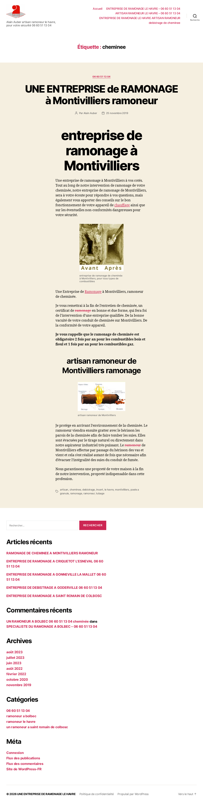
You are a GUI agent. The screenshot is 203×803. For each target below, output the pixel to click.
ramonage (83, 310)
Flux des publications (23, 758)
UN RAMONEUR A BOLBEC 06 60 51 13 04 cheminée (47, 621)
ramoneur (133, 445)
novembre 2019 (18, 685)
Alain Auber (90, 113)
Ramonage (93, 291)
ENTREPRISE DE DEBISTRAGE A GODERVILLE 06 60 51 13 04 (54, 588)
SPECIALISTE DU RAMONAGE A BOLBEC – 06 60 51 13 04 (51, 626)
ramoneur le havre (20, 722)
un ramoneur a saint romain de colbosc (37, 727)
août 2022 (14, 669)
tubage (100, 493)
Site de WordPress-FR (24, 769)
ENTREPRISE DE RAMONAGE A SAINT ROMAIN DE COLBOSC (54, 596)
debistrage (88, 489)
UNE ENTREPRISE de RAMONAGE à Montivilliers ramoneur (101, 95)
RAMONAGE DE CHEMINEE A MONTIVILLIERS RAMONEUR (52, 553)
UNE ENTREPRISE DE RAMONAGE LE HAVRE (46, 794)
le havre (109, 489)
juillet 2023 (15, 658)
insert (99, 489)
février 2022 (16, 674)
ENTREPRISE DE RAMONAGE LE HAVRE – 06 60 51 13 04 (143, 8)
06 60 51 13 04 (101, 76)
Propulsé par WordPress (133, 794)
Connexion (15, 753)
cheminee (75, 489)
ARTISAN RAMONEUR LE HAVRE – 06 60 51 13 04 (147, 13)
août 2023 (14, 652)
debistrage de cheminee (164, 22)
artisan (64, 489)
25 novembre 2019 (117, 113)
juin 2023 (13, 663)
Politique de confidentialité (96, 794)
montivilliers (122, 489)
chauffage (122, 205)
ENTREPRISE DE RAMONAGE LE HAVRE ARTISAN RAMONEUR (139, 18)
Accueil (97, 8)
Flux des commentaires (24, 764)
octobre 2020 (17, 680)
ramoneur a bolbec (21, 716)
